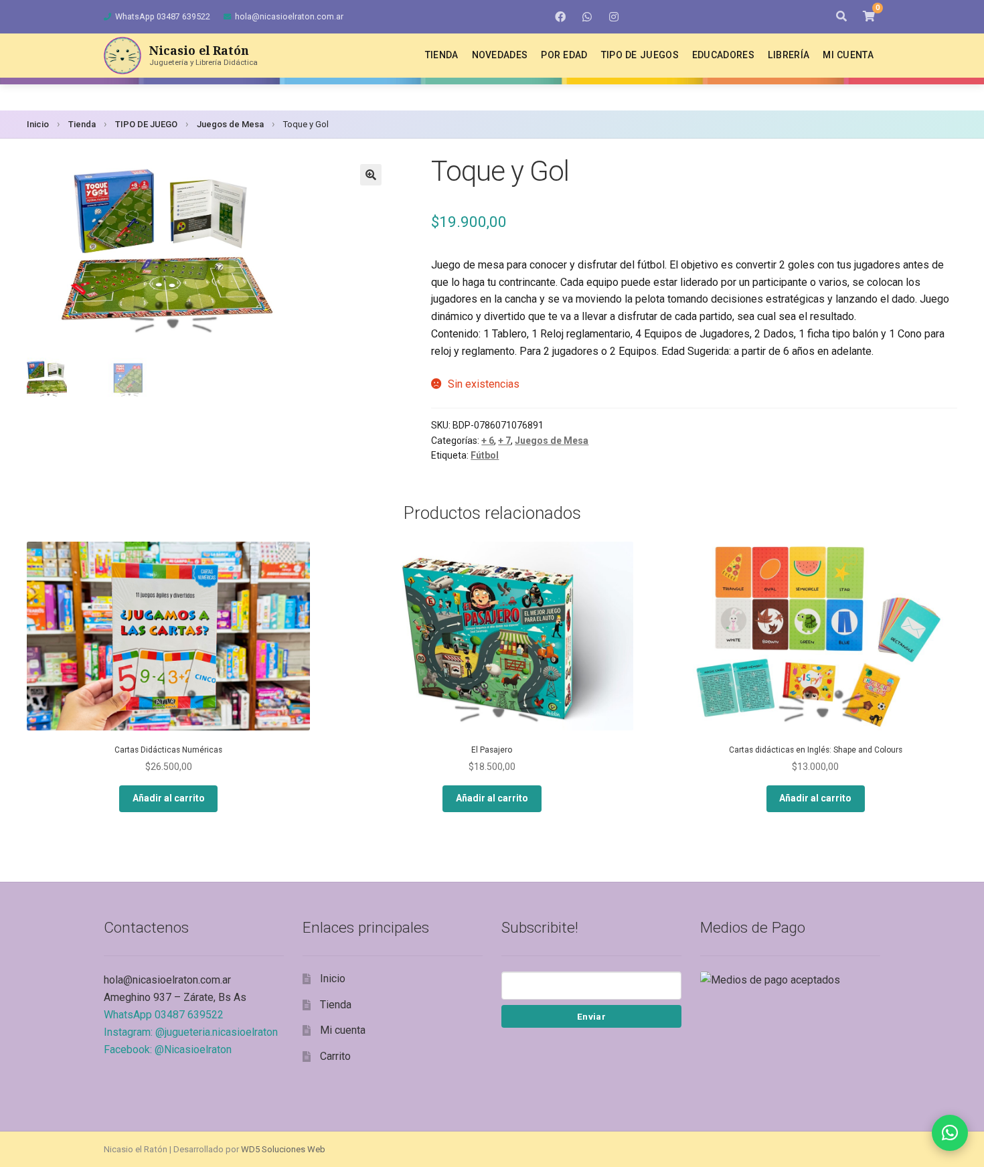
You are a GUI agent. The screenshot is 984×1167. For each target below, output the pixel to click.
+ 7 (504, 440)
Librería (788, 55)
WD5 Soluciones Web (283, 1149)
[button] (371, 174)
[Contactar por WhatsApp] (950, 1133)
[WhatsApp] (587, 16)
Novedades (500, 55)
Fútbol (485, 455)
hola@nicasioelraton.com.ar (289, 16)
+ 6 (487, 440)
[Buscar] (841, 16)
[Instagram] (613, 16)
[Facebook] (560, 16)
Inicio (38, 124)
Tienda (442, 55)
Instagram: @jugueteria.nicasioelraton (191, 1032)
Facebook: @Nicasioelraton (168, 1049)
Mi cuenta (848, 55)
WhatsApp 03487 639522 (162, 16)
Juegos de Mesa (230, 124)
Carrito (335, 1056)
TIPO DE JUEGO (146, 124)
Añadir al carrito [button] (169, 798)
